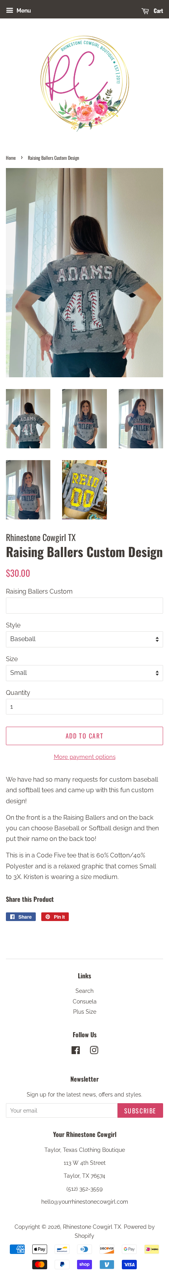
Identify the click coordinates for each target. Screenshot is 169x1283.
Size (12, 659)
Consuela (85, 1001)
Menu (23, 10)
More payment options (85, 756)
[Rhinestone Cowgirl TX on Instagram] (94, 1052)
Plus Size (84, 1012)
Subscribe (140, 1110)
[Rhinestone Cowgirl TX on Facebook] (75, 1052)
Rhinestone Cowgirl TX (92, 1227)
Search (84, 991)
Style (13, 625)
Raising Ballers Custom (39, 591)
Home (11, 157)
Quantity (18, 692)
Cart (157, 10)
